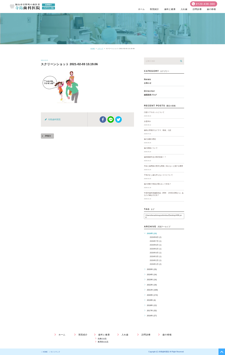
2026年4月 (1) (155, 253)
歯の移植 (211, 9)
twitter (118, 119)
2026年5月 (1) (155, 249)
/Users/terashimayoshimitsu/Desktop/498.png (163, 216)
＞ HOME (44, 352)
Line (110, 119)
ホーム (141, 9)
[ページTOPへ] (221, 351)
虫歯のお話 (102, 338)
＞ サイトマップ (54, 352)
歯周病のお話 (103, 342)
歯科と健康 (170, 9)
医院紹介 (154, 9)
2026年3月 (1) (155, 256)
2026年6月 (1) (155, 245)
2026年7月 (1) (155, 241)
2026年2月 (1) (155, 260)
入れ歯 (184, 9)
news (147, 81)
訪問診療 (197, 9)
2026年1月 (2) (155, 264)
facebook (103, 119)
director (150, 93)
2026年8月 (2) (155, 237)
